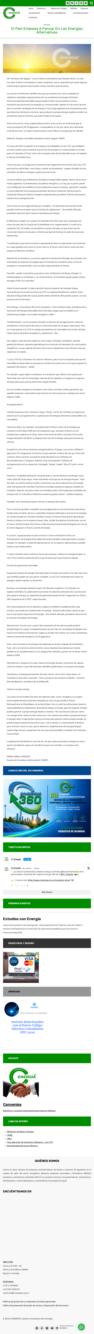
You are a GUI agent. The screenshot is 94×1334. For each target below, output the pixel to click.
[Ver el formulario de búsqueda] (91, 3)
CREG (9, 1139)
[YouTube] (86, 3)
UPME (9, 1135)
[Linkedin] (81, 3)
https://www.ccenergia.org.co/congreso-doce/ (49, 880)
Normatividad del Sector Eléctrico (22, 1146)
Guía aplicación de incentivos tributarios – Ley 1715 (30, 1142)
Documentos (34, 13)
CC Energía (16, 868)
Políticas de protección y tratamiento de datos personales (29, 1301)
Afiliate (73, 8)
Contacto (33, 17)
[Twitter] (77, 3)
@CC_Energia (67, 874)
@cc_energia (26, 868)
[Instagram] (68, 3)
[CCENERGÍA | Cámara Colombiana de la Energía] (12, 13)
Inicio (31, 8)
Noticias (47, 25)
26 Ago (36, 868)
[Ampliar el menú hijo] (42, 8)
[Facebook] (72, 3)
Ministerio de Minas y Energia (20, 1132)
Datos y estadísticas (57, 13)
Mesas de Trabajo (59, 8)
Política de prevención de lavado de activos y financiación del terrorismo (36, 1305)
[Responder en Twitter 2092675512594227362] (12, 886)
